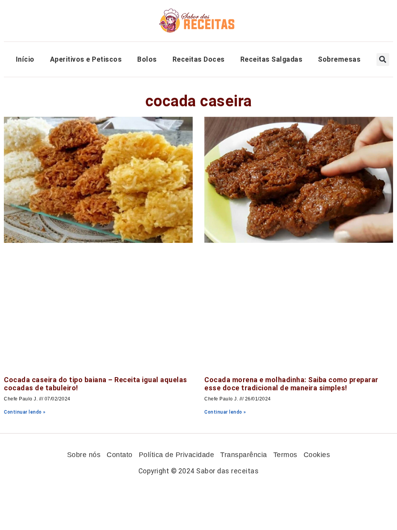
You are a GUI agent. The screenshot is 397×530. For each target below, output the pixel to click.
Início (25, 59)
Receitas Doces (199, 59)
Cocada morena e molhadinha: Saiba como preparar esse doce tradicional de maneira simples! (291, 384)
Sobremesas (339, 59)
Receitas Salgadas (271, 59)
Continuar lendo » (25, 412)
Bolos (147, 59)
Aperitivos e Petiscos (86, 59)
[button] (382, 59)
